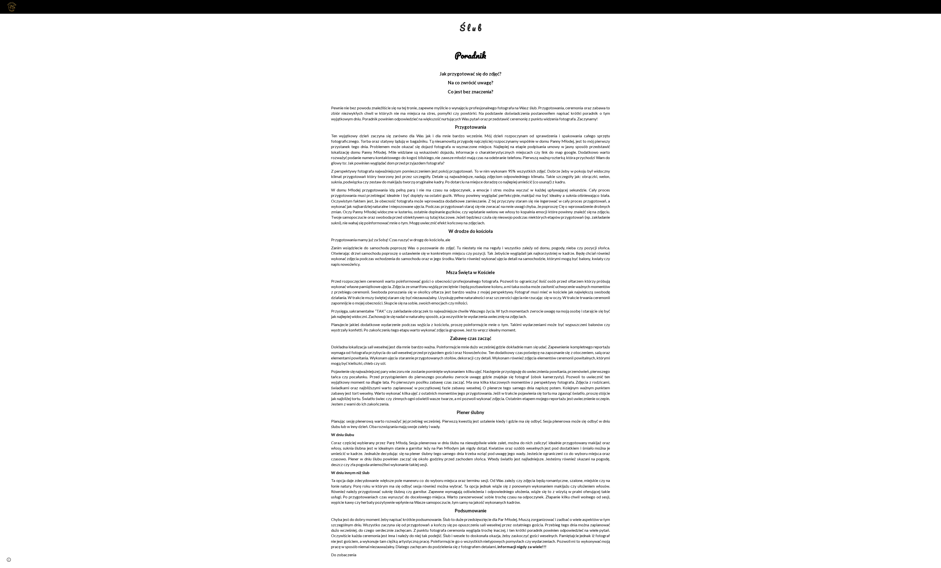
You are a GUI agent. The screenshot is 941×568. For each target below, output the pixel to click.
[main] (470, 28)
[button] (8, 559)
